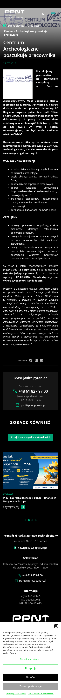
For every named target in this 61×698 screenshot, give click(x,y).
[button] (56, 626)
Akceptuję (30, 668)
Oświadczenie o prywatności (41, 693)
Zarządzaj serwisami (29, 659)
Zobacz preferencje (31, 686)
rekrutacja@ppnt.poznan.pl (20, 273)
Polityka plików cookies (16, 693)
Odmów (30, 677)
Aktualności (34, 25)
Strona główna (16, 25)
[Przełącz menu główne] (53, 14)
